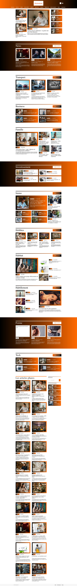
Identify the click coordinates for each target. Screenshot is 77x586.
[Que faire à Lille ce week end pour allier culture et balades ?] (51, 387)
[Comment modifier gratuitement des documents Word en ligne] (43, 368)
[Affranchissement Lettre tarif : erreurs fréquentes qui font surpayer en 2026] (21, 13)
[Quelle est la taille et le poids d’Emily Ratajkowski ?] (20, 301)
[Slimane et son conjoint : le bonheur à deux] (38, 53)
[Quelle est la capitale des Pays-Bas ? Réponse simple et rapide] (54, 53)
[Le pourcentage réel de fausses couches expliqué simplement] (56, 148)
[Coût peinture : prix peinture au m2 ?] (43, 269)
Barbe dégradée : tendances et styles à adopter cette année (32, 310)
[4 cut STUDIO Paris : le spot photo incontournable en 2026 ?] (20, 293)
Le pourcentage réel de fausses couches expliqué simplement (56, 155)
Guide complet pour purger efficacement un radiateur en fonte (27, 277)
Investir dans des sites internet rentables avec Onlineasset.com (52, 120)
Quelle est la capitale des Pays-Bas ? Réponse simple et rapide (54, 62)
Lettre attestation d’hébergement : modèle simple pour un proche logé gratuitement (44, 142)
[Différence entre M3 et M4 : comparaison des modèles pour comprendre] (22, 85)
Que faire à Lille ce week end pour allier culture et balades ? (57, 388)
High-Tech (30, 28)
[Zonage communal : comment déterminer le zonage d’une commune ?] (35, 213)
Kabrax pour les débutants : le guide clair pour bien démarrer (38, 31)
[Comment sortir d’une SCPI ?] (43, 172)
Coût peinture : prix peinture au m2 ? (55, 270)
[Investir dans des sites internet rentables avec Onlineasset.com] (43, 119)
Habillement (22, 287)
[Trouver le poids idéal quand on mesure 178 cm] (54, 331)
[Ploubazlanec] (38, 3)
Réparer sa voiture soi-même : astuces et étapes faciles (53, 93)
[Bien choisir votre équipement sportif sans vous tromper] (23, 569)
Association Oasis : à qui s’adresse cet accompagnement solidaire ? (58, 19)
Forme (19, 322)
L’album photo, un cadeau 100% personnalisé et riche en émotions (39, 536)
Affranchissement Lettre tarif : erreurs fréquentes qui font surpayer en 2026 (21, 21)
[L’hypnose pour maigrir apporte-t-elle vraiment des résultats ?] (22, 331)
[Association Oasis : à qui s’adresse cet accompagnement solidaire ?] (53, 18)
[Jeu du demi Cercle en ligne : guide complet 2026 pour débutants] (53, 12)
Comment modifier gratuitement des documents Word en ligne (53, 369)
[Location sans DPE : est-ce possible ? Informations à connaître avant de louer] (19, 213)
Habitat (19, 255)
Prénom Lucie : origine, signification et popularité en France (56, 142)
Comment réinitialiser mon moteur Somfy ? (30, 369)
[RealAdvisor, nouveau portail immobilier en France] (19, 220)
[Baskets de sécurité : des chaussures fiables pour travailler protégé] (19, 119)
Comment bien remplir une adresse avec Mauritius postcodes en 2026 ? (37, 202)
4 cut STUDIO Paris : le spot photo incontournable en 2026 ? (31, 294)
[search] (60, 3)
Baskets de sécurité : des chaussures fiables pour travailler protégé (30, 120)
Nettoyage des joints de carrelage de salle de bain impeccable (55, 278)
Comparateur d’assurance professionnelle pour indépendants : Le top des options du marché (30, 173)
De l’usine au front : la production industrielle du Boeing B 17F (59, 31)
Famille (19, 129)
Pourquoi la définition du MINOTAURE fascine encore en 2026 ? (38, 476)
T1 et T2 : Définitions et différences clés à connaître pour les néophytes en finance (54, 221)
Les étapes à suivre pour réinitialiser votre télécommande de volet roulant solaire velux (57, 398)
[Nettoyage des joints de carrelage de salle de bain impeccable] (43, 277)
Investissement (23, 167)
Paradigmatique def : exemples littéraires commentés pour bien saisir (22, 476)
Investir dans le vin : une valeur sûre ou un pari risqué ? (30, 180)
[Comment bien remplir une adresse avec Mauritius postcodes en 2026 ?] (23, 203)
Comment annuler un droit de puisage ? (42, 220)
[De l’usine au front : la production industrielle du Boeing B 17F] (53, 31)
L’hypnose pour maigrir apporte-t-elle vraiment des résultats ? (23, 340)
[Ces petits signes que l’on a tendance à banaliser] (38, 331)
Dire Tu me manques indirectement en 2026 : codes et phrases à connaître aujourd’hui (23, 497)
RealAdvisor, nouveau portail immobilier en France (26, 220)
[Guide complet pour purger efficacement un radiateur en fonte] (27, 265)
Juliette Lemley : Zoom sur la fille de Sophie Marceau (43, 155)
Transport (20, 77)
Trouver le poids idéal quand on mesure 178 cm (53, 340)
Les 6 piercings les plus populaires (48, 308)
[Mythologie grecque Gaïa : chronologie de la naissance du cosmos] (56, 236)
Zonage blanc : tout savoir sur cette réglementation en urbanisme (54, 207)
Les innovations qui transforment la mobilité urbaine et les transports (38, 94)
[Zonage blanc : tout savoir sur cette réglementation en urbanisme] (54, 200)
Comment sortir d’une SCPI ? (52, 173)
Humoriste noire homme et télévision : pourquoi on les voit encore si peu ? (22, 62)
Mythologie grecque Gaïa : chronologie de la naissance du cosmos (56, 242)
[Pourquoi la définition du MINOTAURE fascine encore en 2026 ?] (39, 467)
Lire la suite (57, 46)
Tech (18, 355)
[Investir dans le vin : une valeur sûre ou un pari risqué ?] (19, 179)
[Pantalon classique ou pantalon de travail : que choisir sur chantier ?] (43, 112)
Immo (19, 193)
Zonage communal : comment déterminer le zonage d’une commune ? (42, 214)
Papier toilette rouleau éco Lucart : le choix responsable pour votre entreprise (55, 262)
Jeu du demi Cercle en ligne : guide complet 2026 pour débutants (58, 12)
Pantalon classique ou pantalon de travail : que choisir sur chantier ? (53, 113)
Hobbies (20, 230)
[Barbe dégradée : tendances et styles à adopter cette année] (20, 309)
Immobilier (32, 198)
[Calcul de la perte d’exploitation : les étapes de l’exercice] (43, 179)
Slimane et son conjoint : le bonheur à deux (37, 62)
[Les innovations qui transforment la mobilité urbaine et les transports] (38, 85)
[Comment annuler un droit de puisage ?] (35, 220)
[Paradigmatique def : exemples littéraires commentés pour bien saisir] (23, 467)
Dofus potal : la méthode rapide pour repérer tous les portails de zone (22, 517)
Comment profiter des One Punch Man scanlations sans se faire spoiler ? (39, 497)
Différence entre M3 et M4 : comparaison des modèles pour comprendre (22, 94)
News (18, 45)
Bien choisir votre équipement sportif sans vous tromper (22, 577)
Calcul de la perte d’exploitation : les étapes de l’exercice (53, 180)
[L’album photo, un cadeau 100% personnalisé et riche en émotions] (39, 528)
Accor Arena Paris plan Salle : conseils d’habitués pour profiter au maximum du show (58, 25)
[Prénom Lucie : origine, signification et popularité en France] (56, 135)
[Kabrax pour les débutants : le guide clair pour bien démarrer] (38, 19)
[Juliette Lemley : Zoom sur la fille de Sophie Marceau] (44, 148)
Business (20, 106)
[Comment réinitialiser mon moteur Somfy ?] (19, 368)
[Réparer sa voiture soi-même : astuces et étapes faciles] (54, 85)
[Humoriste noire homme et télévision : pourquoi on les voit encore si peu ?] (22, 53)
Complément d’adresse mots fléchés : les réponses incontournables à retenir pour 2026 (21, 36)
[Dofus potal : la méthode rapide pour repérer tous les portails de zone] (23, 508)
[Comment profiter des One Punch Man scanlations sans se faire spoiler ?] (39, 487)
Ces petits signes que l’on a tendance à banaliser (36, 340)
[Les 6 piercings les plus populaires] (50, 298)
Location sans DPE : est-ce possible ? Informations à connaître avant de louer (26, 214)
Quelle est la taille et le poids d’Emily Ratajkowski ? (30, 302)
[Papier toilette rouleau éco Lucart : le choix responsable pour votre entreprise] (43, 261)
